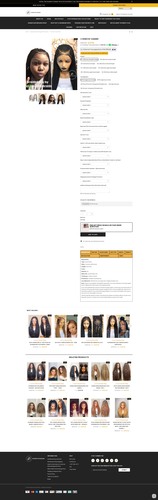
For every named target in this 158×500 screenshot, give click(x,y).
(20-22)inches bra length (88, 63)
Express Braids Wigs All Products (39, 32)
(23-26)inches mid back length (105, 63)
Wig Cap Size (84, 109)
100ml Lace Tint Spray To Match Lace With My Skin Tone (95, 151)
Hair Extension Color (86, 92)
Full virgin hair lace (114, 84)
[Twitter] (97, 460)
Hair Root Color (84, 135)
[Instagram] (107, 460)
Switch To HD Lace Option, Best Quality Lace (92, 143)
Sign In (118, 14)
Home (27, 32)
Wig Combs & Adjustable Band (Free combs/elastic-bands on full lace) (100, 160)
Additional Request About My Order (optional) (93, 185)
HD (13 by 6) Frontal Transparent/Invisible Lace (94, 84)
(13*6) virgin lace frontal (104, 80)
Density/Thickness (85, 101)
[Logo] (33, 12)
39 (83, 241)
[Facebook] (93, 460)
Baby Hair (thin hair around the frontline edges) (93, 126)
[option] (52, 64)
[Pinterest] (111, 460)
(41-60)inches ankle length (109, 72)
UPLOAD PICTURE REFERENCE (87, 200)
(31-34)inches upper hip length (107, 68)
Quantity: (83, 211)
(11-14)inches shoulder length (89, 59)
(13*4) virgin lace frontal (88, 80)
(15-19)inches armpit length (108, 59)
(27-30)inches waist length (88, 68)
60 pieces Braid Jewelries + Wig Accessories (92, 168)
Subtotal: (82, 217)
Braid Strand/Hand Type (87, 118)
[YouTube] (116, 460)
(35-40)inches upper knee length (90, 72)
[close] (132, 2)
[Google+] (102, 460)
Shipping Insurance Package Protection (91, 177)
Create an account (127, 14)
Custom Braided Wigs (40, 340)
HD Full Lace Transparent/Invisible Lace (91, 88)
